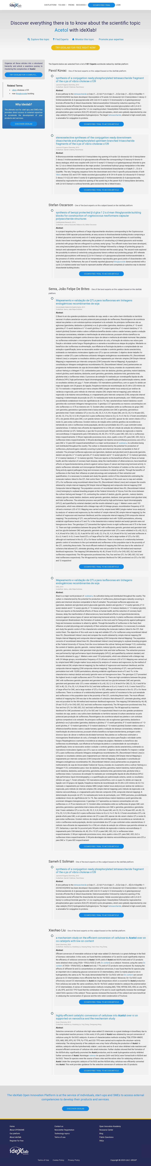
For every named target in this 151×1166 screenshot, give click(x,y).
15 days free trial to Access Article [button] (101, 124)
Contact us (59, 1126)
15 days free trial (101, 5)
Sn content (105, 963)
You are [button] (61, 5)
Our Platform (50, 5)
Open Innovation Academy (110, 1126)
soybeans (123, 443)
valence (92, 1055)
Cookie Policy (58, 1160)
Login (118, 5)
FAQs (101, 1141)
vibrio (14, 90)
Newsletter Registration (64, 1130)
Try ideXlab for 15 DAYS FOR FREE (26, 75)
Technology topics (62, 1133)
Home (12, 1126)
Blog (101, 1133)
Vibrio (58, 175)
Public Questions (106, 1137)
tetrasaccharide (80, 94)
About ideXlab (15, 1137)
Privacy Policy (74, 1160)
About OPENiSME (17, 1130)
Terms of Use (43, 1160)
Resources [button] (81, 5)
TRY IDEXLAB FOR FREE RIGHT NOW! (75, 47)
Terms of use (60, 1137)
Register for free (16, 1141)
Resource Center (106, 1130)
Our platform (15, 1133)
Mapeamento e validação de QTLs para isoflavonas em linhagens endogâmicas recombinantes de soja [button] (94, 302)
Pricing (71, 5)
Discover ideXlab (23, 124)
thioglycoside (21, 94)
